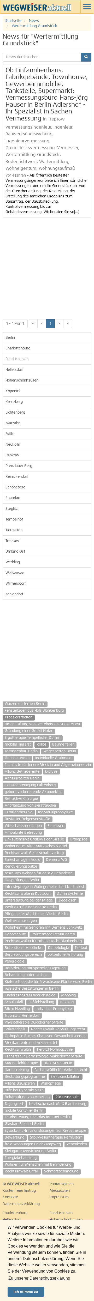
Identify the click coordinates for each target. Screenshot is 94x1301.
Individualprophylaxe (55, 812)
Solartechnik (15, 1029)
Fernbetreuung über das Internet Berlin (37, 1117)
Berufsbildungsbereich (23, 955)
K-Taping (67, 1002)
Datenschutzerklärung (21, 1204)
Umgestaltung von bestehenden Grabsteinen (42, 724)
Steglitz (11, 509)
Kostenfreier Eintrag (19, 1191)
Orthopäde (78, 839)
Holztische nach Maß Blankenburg (57, 1104)
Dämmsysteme (70, 893)
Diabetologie (58, 948)
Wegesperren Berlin (59, 751)
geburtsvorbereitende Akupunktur (33, 792)
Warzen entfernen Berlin (25, 704)
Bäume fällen (63, 744)
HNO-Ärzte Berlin (58, 1063)
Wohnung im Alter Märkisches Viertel (36, 846)
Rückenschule (67, 1097)
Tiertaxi (81, 948)
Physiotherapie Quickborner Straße (34, 1022)
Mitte (9, 434)
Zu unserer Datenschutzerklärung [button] (39, 1278)
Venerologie (14, 961)
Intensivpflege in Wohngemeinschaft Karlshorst (44, 887)
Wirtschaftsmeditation (23, 826)
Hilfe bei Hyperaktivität (24, 1090)
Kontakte (10, 1197)
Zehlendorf (14, 594)
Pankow (12, 455)
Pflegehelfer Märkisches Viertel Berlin (36, 914)
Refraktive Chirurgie (21, 799)
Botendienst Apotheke (23, 948)
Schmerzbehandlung (61, 1171)
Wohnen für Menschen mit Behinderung (38, 1164)
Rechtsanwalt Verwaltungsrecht (58, 1029)
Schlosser (55, 826)
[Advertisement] (47, 267)
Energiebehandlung (21, 1158)
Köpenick (13, 391)
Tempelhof (14, 519)
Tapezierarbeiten (18, 717)
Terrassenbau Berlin (21, 751)
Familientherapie (18, 812)
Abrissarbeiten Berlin (22, 778)
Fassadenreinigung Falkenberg (30, 785)
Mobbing (68, 995)
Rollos (41, 744)
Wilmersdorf (15, 583)
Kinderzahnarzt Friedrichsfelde (30, 995)
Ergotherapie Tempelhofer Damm (32, 738)
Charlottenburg (17, 348)
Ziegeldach (67, 900)
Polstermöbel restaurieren (53, 934)
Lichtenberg (15, 412)
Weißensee (14, 573)
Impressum (59, 1197)
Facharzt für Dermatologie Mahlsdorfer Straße (43, 1056)
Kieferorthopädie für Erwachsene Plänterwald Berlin (48, 982)
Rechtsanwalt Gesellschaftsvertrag (34, 853)
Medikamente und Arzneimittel (31, 1043)
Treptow (12, 541)
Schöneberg (15, 487)
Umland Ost (15, 551)
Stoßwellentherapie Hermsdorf (56, 1137)
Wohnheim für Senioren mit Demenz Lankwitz (43, 927)
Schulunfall (14, 1002)
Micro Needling (17, 1009)
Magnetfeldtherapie (21, 1063)
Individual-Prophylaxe (54, 1009)
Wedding (12, 562)
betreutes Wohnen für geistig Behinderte (39, 873)
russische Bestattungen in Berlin (31, 988)
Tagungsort (14, 1104)
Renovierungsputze (21, 866)
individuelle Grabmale (53, 758)
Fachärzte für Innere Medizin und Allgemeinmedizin (48, 765)
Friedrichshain (16, 359)
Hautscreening (17, 1070)
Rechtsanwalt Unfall (21, 1171)
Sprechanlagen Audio (22, 860)
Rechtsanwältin (18, 1049)
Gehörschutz (15, 934)
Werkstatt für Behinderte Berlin (31, 907)
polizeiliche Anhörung (65, 955)
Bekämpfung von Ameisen (27, 1097)
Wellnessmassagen (21, 921)
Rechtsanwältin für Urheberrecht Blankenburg (43, 941)
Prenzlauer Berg (18, 466)
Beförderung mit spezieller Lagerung (35, 968)
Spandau (12, 498)
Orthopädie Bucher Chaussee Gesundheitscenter (45, 1036)
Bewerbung (14, 1137)
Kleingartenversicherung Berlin (30, 1151)
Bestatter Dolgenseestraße (27, 819)
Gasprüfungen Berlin (22, 880)
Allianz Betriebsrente (22, 771)
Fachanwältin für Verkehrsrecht (60, 1070)
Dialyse (51, 771)
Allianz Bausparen (20, 1083)
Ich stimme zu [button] (26, 1292)
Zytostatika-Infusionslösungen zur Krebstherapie (45, 1131)
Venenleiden (77, 1144)
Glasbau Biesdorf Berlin (24, 1124)
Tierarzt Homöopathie (55, 1049)
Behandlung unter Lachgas (27, 975)
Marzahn (12, 423)
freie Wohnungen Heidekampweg (33, 1144)
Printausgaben (62, 1184)
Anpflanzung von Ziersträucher (30, 805)
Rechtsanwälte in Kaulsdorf (28, 893)
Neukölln (12, 444)
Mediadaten (60, 1191)
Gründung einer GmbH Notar (28, 731)
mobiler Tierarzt (18, 744)
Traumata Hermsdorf (22, 1016)
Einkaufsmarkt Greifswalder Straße (34, 839)
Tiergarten (13, 530)
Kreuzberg (14, 402)
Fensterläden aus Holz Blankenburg (34, 710)
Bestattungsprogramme (25, 1077)
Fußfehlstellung (41, 1002)
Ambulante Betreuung (23, 832)
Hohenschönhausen (21, 380)
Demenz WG (56, 860)
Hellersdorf (14, 370)
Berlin (10, 338)
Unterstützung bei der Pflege (29, 900)
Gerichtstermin (17, 758)
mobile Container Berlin (24, 1110)
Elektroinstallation (65, 1077)
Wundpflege (50, 1083)
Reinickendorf (16, 477)
